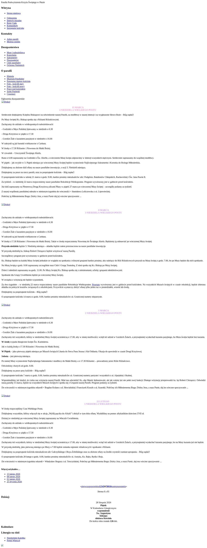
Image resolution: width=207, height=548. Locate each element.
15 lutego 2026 (13, 474)
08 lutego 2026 (13, 476)
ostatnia (122, 486)
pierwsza (85, 486)
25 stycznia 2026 (14, 481)
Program (96, 284)
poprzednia (94, 486)
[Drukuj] (6, 102)
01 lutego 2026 (13, 479)
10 (110, 486)
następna (115, 486)
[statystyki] (2, 545)
